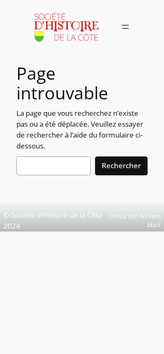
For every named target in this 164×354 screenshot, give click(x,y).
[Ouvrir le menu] (125, 27)
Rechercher (121, 165)
